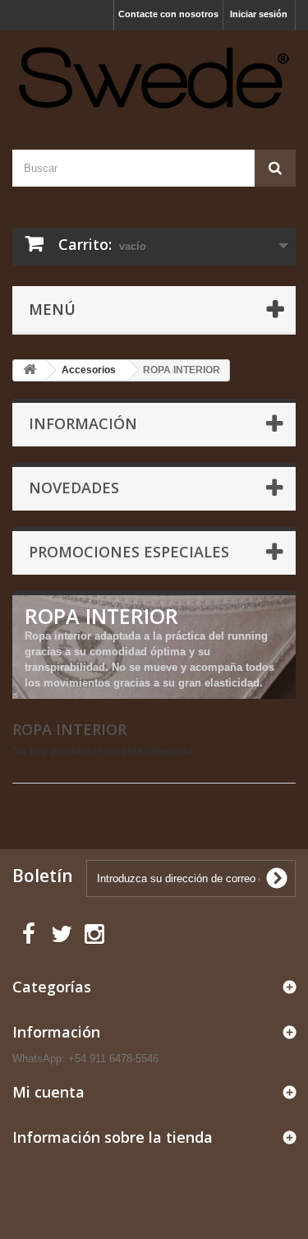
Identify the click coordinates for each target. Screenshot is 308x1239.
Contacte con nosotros (168, 14)
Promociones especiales (129, 552)
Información (83, 423)
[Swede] (154, 76)
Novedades (74, 487)
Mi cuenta (48, 1092)
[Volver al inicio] (29, 370)
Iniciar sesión (258, 14)
